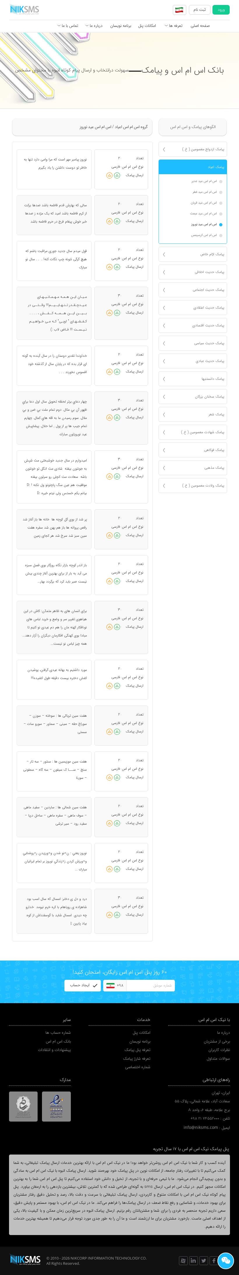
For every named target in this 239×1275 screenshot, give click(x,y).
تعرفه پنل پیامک (137, 1050)
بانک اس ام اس (58, 1041)
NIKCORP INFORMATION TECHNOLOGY (105, 1258)
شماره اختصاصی (137, 1067)
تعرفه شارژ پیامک (136, 1059)
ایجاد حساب (79, 985)
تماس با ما (69, 26)
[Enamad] (56, 1106)
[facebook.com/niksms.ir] (214, 1260)
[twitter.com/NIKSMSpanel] (203, 1260)
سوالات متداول (218, 1059)
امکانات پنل (147, 26)
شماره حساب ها (58, 1033)
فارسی (115, 166)
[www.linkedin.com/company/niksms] (193, 1260)
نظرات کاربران (219, 1050)
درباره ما (96, 26)
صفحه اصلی (200, 26)
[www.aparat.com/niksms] (183, 1260)
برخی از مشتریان (217, 1041)
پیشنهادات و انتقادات (54, 1050)
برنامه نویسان (120, 26)
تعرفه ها (175, 26)
